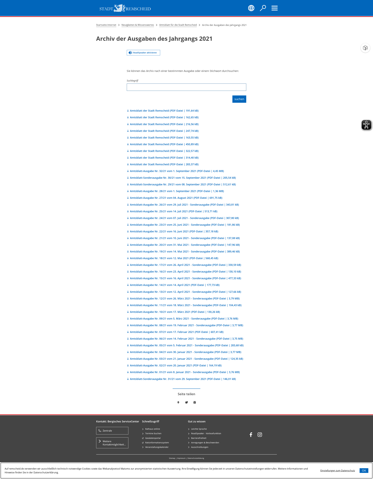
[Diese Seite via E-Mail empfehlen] (194, 402)
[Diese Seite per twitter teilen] (186, 402)
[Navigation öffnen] (274, 8)
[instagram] (259, 434)
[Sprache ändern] (251, 8)
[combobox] (186, 85)
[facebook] (251, 434)
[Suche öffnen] (263, 8)
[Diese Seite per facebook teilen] (178, 402)
